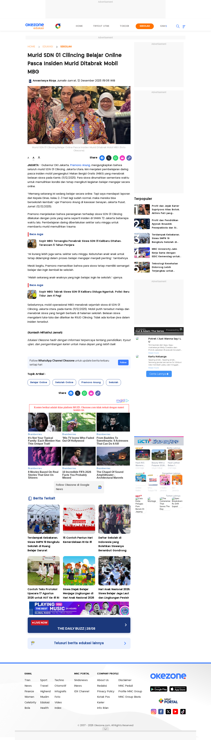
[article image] (142, 209)
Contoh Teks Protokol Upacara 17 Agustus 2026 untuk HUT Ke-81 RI (43, 593)
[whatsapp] (115, 158)
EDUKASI (48, 46)
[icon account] (30, 80)
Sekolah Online (64, 382)
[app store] (178, 688)
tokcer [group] (124, 26)
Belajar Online (38, 382)
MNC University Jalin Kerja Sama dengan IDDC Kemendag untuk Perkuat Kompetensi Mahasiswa (166, 253)
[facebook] (161, 711)
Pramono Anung (91, 382)
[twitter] (168, 711)
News (28, 686)
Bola (27, 708)
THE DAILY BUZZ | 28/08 (76, 628)
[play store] (158, 688)
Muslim (44, 697)
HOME (31, 46)
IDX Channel (81, 691)
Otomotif (60, 686)
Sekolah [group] (145, 26)
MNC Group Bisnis (129, 697)
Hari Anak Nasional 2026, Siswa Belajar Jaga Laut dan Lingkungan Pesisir (114, 593)
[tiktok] (183, 711)
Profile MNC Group (130, 691)
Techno (59, 680)
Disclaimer (124, 680)
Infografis (60, 691)
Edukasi (44, 702)
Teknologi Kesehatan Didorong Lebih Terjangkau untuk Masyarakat (165, 268)
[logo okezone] (168, 676)
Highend (45, 691)
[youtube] (175, 711)
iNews (78, 686)
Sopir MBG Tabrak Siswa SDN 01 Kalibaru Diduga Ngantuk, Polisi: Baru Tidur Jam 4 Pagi (84, 294)
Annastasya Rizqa (44, 80)
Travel (44, 686)
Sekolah (113, 382)
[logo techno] (34, 26)
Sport (43, 680)
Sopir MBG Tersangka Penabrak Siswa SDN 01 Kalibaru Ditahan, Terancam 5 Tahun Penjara (80, 243)
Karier (100, 702)
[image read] (32, 243)
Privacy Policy (105, 691)
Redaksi (102, 686)
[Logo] (57, 26)
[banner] (79, 614)
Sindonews (81, 680)
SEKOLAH (66, 46)
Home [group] (79, 26)
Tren (27, 680)
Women (29, 697)
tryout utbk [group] (101, 26)
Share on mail (122, 158)
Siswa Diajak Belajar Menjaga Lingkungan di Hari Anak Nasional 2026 (78, 593)
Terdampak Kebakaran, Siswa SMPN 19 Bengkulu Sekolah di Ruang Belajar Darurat (166, 239)
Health (44, 708)
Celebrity (30, 702)
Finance (29, 691)
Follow (123, 362)
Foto (57, 697)
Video (58, 702)
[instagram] (153, 711)
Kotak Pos (103, 697)
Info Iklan (102, 708)
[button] (166, 26)
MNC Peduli (125, 686)
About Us (103, 680)
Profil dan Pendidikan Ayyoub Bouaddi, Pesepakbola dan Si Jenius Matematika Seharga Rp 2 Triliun (165, 224)
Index (58, 708)
